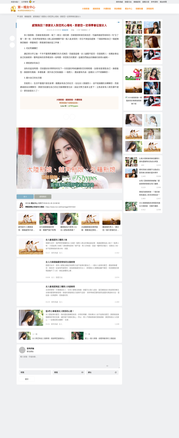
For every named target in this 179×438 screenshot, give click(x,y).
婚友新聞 (163, 2)
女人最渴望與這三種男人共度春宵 (60, 287)
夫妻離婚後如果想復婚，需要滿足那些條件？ (89, 230)
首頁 (21, 16)
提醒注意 (145, 2)
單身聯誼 (118, 9)
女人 (25, 197)
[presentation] (107, 217)
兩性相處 (119, 2)
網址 (89, 372)
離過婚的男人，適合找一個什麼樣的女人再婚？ (110, 230)
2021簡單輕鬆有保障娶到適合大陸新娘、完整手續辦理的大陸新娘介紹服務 (149, 206)
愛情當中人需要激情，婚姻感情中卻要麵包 (26, 230)
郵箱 (56, 372)
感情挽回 (42, 197)
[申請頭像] (117, 349)
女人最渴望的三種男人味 (56, 240)
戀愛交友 (128, 2)
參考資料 (154, 2)
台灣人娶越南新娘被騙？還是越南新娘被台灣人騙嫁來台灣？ (149, 184)
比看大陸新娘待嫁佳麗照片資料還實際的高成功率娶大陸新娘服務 (149, 161)
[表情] (112, 366)
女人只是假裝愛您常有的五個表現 (60, 262)
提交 (26, 379)
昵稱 (22, 372)
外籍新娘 (107, 9)
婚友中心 (128, 9)
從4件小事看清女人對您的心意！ (60, 311)
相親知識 (139, 9)
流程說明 (150, 9)
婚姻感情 (137, 2)
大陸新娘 (85, 9)
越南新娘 (96, 9)
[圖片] (116, 366)
